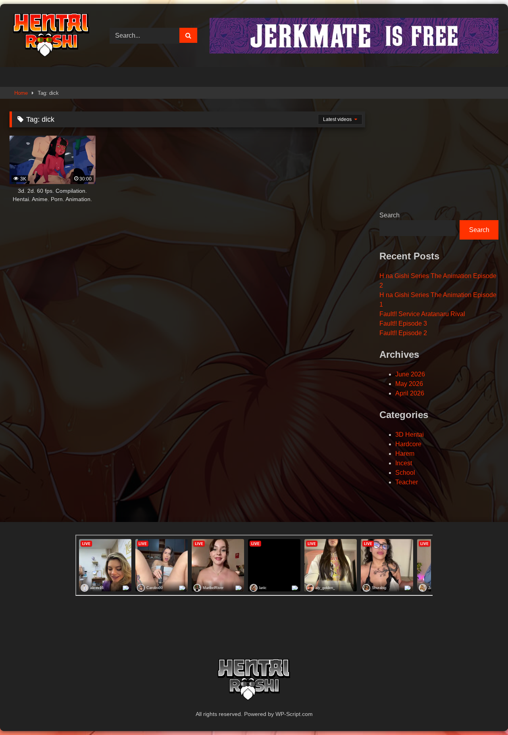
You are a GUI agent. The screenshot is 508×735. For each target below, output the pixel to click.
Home (21, 93)
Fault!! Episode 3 (403, 323)
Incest (403, 463)
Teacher (406, 482)
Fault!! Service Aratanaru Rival (422, 314)
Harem (404, 453)
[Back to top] (483, 711)
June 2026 (410, 374)
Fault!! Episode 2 (403, 333)
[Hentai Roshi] (51, 35)
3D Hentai (409, 434)
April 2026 (409, 393)
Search (389, 215)
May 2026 (409, 383)
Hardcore (408, 444)
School (405, 472)
